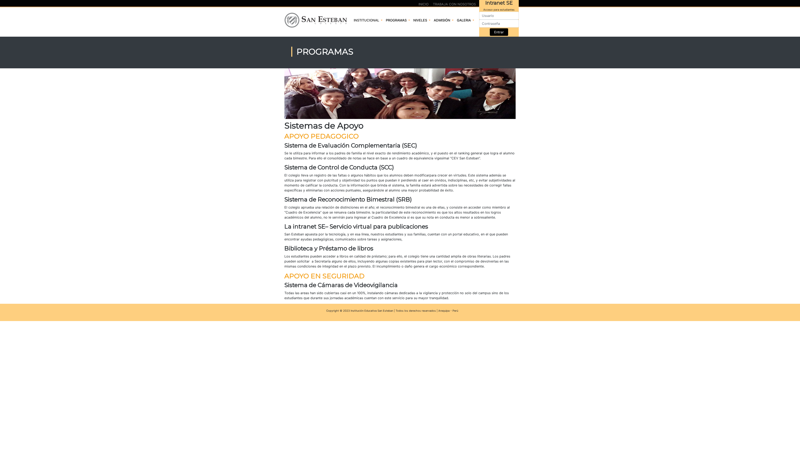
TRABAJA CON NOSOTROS (454, 4)
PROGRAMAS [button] (397, 20)
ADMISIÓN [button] (442, 20)
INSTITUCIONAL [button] (367, 20)
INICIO (424, 4)
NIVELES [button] (420, 20)
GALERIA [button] (464, 20)
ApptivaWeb (466, 310)
